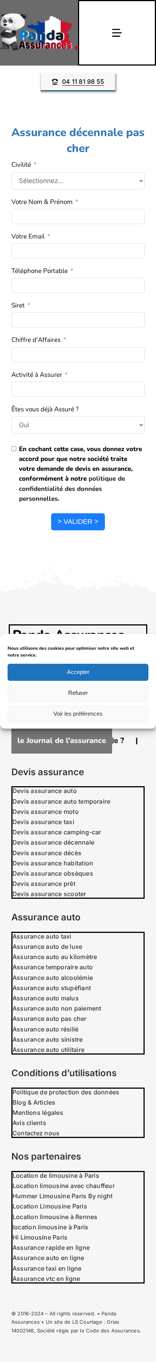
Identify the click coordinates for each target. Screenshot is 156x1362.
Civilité (21, 164)
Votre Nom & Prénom (42, 201)
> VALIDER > (78, 521)
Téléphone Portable (39, 270)
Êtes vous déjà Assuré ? (45, 409)
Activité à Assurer (36, 374)
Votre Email (28, 236)
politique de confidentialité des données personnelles (72, 488)
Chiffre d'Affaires (36, 339)
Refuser (78, 693)
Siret (18, 305)
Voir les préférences (78, 713)
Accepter (78, 672)
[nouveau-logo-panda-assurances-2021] (39, 16)
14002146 (22, 1331)
